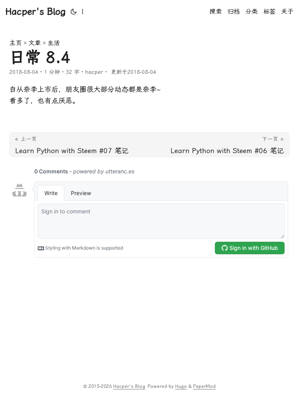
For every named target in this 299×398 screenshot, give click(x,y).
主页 (15, 43)
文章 (34, 43)
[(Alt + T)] (73, 11)
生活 (53, 43)
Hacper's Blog (35, 11)
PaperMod (204, 386)
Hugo (181, 386)
